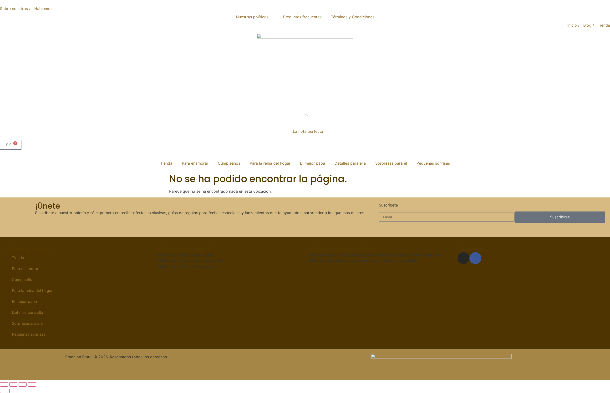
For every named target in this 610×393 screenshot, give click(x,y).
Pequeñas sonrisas (433, 163)
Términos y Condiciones (352, 17)
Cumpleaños (229, 163)
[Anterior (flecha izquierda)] (4, 391)
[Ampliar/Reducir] (4, 384)
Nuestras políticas (252, 17)
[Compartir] (23, 384)
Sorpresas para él (391, 163)
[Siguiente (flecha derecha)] (13, 391)
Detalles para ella (350, 163)
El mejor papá (312, 163)
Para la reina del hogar (270, 163)
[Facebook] (475, 258)
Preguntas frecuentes (302, 17)
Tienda (166, 163)
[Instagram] (463, 258)
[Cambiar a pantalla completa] (13, 384)
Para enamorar (195, 163)
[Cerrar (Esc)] (32, 384)
